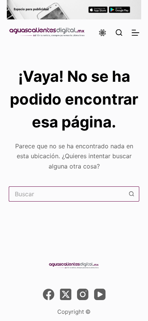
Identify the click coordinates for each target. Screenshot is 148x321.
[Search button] (131, 194)
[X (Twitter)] (65, 294)
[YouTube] (99, 294)
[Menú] (135, 33)
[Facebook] (48, 294)
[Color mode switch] (102, 33)
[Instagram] (82, 294)
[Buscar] (119, 32)
